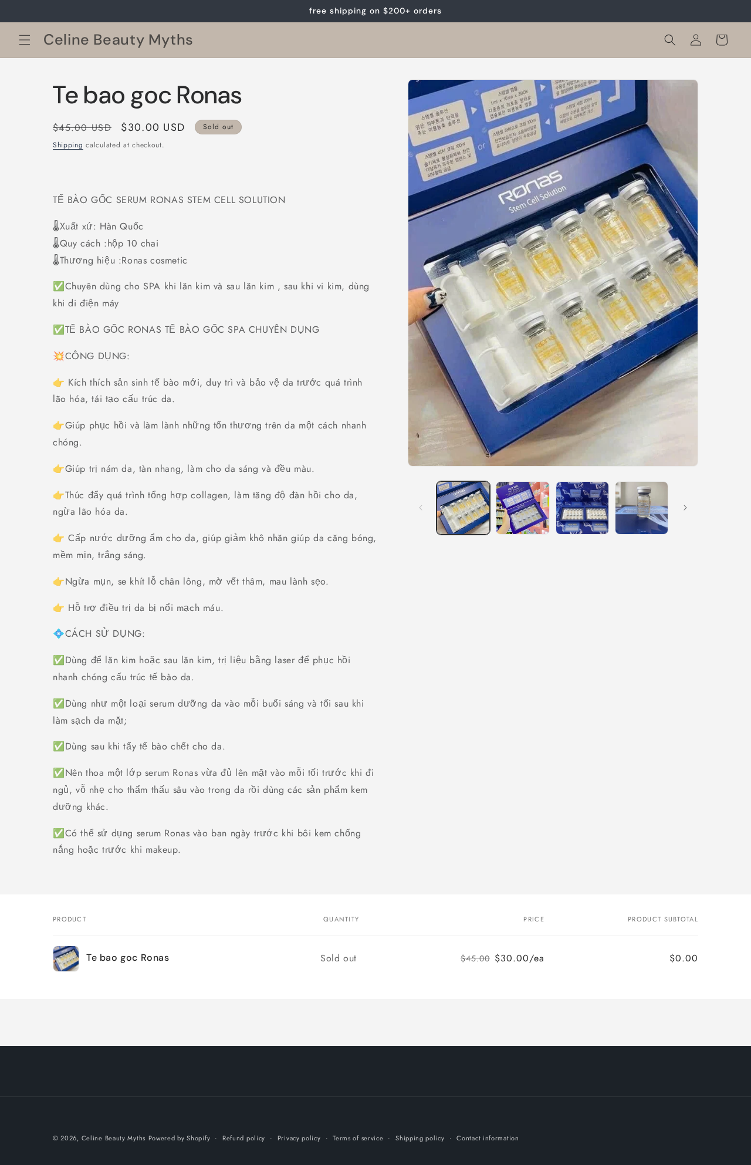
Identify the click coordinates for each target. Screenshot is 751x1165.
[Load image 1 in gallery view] (463, 508)
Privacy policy (299, 1137)
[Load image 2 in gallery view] (522, 508)
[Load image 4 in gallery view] (641, 508)
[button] (25, 40)
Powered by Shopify (179, 1138)
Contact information (487, 1137)
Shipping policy (420, 1137)
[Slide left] (421, 508)
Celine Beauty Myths (114, 1138)
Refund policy (243, 1137)
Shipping (68, 145)
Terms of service (358, 1137)
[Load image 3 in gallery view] (582, 508)
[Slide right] (685, 508)
